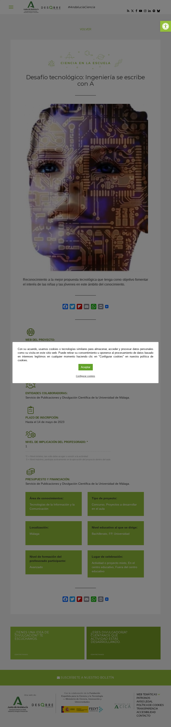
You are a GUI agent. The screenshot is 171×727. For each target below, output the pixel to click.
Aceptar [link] (85, 367)
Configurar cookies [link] (85, 376)
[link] (165, 26)
